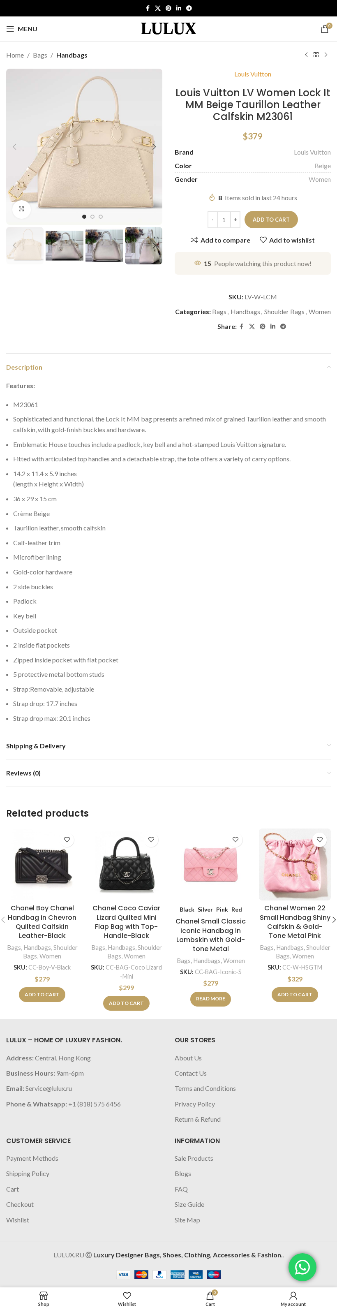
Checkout (20, 1204)
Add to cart (271, 219)
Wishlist (17, 1220)
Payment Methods (32, 1158)
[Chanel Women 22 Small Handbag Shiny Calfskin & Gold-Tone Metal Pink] (295, 864)
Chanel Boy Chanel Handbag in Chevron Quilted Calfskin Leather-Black (42, 921)
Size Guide (189, 1204)
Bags (40, 55)
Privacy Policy (195, 1104)
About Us (188, 1058)
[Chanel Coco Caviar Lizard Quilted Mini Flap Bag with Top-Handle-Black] (126, 864)
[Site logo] (168, 28)
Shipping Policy (27, 1173)
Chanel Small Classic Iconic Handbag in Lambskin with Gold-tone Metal (210, 935)
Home (15, 55)
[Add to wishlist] (67, 840)
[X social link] (157, 8)
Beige (322, 165)
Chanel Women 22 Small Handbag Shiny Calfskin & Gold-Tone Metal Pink (295, 921)
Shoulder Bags (284, 311)
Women (320, 179)
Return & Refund (198, 1119)
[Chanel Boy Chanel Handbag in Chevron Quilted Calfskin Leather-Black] (42, 864)
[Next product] (326, 55)
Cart (12, 1189)
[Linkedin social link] (179, 8)
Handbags (72, 55)
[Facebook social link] (147, 8)
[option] (84, 217)
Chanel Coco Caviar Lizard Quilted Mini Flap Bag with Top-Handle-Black (126, 921)
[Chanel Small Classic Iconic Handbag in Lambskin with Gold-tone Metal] (211, 864)
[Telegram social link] (189, 8)
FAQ (181, 1189)
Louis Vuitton (252, 74)
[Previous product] (306, 55)
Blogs (183, 1173)
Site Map (187, 1220)
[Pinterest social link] (168, 8)
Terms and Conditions (205, 1088)
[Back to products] (316, 55)
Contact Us (191, 1073)
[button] (14, 147)
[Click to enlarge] (21, 209)
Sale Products (194, 1158)
